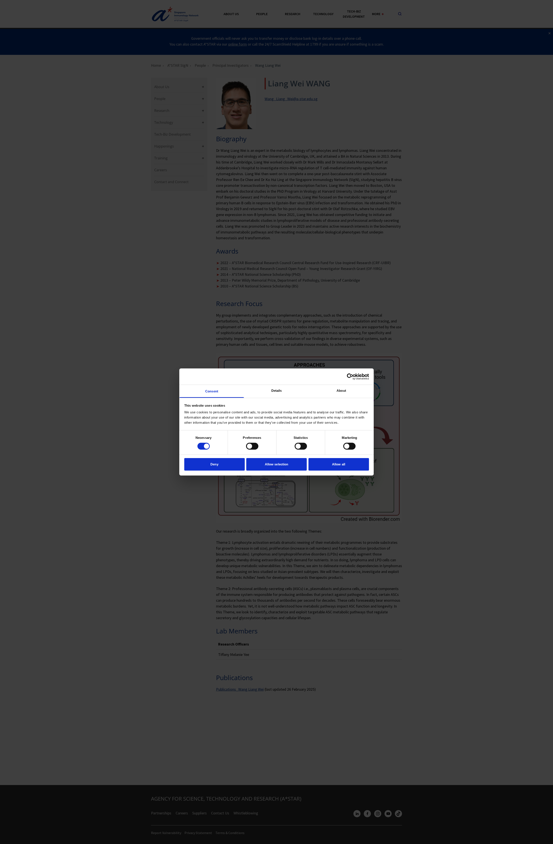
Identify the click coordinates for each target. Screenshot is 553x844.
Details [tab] (276, 390)
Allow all (338, 464)
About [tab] (341, 390)
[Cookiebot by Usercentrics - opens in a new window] (350, 376)
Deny (214, 464)
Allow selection (276, 464)
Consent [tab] (211, 391)
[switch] (252, 446)
